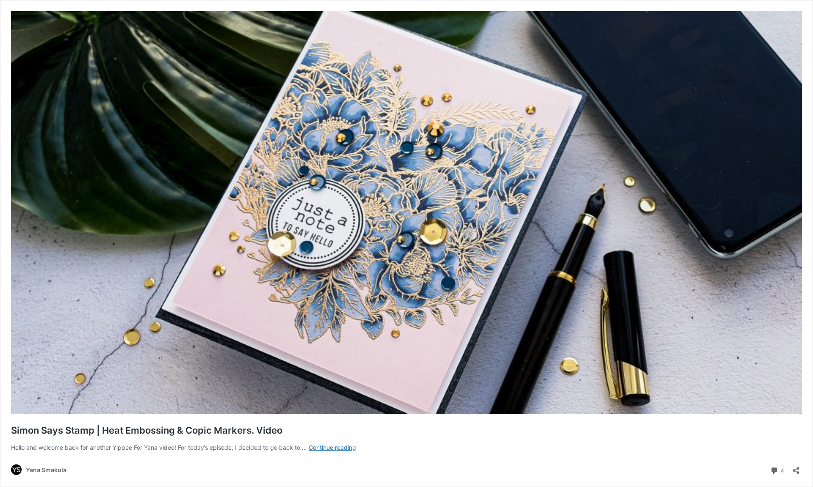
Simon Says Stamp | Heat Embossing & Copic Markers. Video (146, 430)
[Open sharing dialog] (796, 467)
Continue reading (332, 447)
